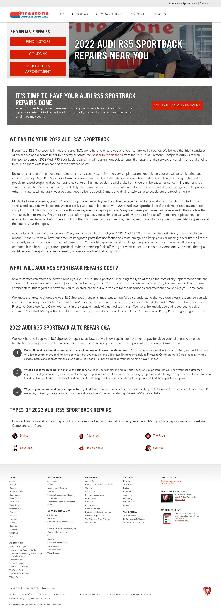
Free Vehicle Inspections (57, 532)
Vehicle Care (90, 523)
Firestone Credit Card (94, 495)
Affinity (12, 485)
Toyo (11, 536)
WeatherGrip (15, 509)
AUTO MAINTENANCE (109, 14)
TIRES (60, 14)
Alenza (12, 481)
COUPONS (137, 14)
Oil (48, 536)
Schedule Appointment (95, 516)
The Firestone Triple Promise (97, 519)
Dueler (12, 523)
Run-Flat (13, 526)
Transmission (53, 546)
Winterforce (14, 505)
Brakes (50, 485)
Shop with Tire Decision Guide (22, 550)
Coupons (38, 54)
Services (50, 492)
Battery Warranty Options (134, 519)
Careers (88, 488)
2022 (44, 588)
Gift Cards (89, 502)
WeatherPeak (15, 499)
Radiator (51, 539)
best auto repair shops (107, 155)
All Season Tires (16, 492)
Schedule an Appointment (183, 3)
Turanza (12, 516)
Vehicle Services (54, 550)
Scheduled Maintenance (57, 543)
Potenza (12, 519)
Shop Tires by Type (17, 547)
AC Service (52, 515)
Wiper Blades (53, 553)
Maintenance (128, 502)
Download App (182, 521)
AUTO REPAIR (80, 14)
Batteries (51, 519)
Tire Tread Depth (16, 570)
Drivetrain (51, 525)
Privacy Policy (43, 594)
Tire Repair (52, 499)
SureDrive (13, 533)
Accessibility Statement (90, 594)
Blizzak (12, 488)
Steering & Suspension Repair (60, 495)
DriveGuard (14, 502)
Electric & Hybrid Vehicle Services (61, 529)
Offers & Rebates (92, 509)
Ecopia (12, 512)
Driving (126, 505)
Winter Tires (14, 577)
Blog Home (128, 481)
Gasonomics (90, 499)
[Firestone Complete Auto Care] (29, 14)
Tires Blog (127, 485)
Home (12, 588)
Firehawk (13, 530)
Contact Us (205, 3)
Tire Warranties (16, 560)
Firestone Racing (16, 563)
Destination (14, 495)
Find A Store (38, 42)
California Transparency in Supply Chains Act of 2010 (128, 594)
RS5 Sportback (32, 588)
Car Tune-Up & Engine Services (60, 522)
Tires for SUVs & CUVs (19, 574)
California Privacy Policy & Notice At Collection (29, 599)
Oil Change (128, 499)
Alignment (51, 481)
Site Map (13, 594)
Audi (20, 588)
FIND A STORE (160, 14)
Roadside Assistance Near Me (98, 512)
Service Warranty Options (134, 523)
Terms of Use (27, 594)
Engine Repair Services (57, 488)
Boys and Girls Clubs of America (99, 485)
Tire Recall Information (19, 567)
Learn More (180, 500)
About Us (89, 481)
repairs (80, 159)
